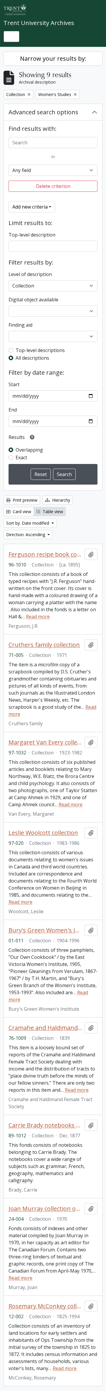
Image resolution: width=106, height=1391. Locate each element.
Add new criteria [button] (30, 207)
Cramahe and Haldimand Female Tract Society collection (45, 1027)
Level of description (30, 274)
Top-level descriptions (40, 350)
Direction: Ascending (26, 534)
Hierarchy (60, 500)
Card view (21, 511)
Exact (21, 457)
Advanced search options (43, 112)
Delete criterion (53, 186)
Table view (52, 511)
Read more (38, 616)
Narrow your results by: (53, 58)
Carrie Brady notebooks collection (45, 1125)
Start (14, 384)
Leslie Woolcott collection (43, 832)
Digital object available (33, 299)
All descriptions (32, 358)
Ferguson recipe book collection (45, 554)
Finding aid (20, 325)
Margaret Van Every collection (45, 742)
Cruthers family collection (44, 644)
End (13, 410)
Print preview (24, 500)
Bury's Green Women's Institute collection (45, 930)
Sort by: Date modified (28, 523)
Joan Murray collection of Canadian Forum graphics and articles (45, 1208)
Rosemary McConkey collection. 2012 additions (45, 1306)
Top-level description (32, 235)
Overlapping (29, 450)
